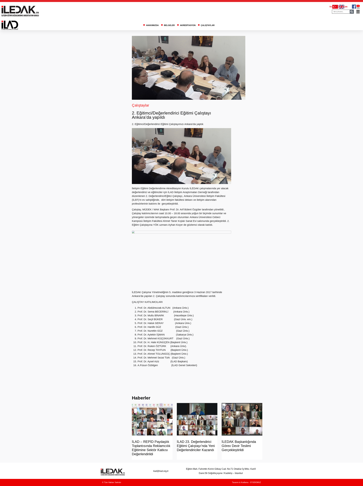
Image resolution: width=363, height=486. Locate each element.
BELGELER (169, 25)
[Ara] (352, 11)
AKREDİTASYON (188, 25)
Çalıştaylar (140, 105)
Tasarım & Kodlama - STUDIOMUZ (246, 482)
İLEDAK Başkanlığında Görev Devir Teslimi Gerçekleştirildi (239, 446)
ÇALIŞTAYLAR (208, 25)
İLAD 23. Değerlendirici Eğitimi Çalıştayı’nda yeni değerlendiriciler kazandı (196, 446)
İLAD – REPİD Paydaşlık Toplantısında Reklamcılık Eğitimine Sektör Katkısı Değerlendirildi (151, 448)
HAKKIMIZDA (152, 25)
